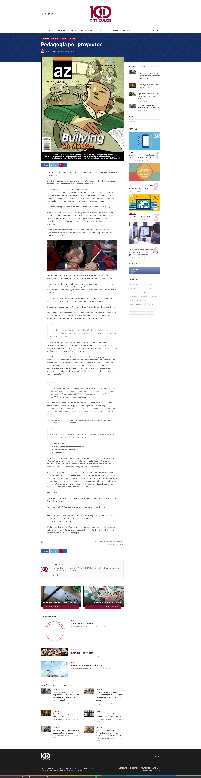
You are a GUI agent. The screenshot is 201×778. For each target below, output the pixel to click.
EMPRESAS (154, 296)
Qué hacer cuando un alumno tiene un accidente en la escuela (66, 731)
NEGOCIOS (133, 296)
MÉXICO (149, 288)
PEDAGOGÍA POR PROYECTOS (115, 542)
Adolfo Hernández (79, 656)
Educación (61, 31)
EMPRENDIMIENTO (147, 284)
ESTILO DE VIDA (152, 309)
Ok (96, 777)
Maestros (64, 38)
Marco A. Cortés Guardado (82, 668)
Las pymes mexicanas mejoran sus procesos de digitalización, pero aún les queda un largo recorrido (144, 252)
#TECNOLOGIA (134, 284)
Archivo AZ (45, 38)
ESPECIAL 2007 (134, 292)
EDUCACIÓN (145, 292)
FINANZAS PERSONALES (137, 313)
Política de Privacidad (150, 768)
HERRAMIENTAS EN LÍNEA (137, 309)
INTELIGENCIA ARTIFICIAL (137, 304)
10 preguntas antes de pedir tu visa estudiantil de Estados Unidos (148, 96)
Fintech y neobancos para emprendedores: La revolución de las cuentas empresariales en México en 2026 (66, 696)
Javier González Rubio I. (81, 626)
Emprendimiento (86, 31)
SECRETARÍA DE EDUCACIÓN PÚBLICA (140, 300)
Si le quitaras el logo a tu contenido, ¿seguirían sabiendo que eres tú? (109, 715)
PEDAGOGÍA (102, 542)
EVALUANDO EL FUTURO (137, 288)
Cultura (72, 31)
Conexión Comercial (61, 719)
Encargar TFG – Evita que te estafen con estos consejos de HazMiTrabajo (143, 156)
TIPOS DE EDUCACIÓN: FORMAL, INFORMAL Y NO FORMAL (142, 187)
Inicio (51, 31)
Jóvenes (131, 152)
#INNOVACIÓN (143, 296)
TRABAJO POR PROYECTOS (116, 544)
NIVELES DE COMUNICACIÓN (140, 216)
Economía (114, 31)
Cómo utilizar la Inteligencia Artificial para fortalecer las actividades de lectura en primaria (109, 732)
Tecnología (101, 31)
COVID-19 (150, 304)
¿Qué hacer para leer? (82, 623)
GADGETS (150, 313)
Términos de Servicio (151, 771)
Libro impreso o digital (82, 652)
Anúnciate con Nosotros (129, 768)
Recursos (73, 38)
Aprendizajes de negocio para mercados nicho (64, 715)
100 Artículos (52, 51)
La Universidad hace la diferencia (87, 665)
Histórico (125, 31)
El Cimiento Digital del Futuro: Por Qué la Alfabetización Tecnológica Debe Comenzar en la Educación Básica (109, 696)
